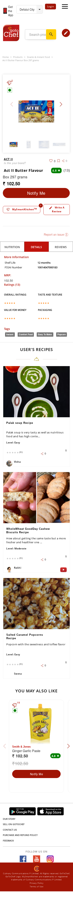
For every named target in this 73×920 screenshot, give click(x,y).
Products (18, 56)
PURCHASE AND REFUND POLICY (20, 835)
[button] (61, 104)
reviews (61, 247)
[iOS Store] (50, 811)
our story (9, 818)
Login (50, 6)
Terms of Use (36, 886)
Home (5, 56)
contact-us (10, 829)
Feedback (8, 840)
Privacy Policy (36, 883)
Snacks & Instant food (38, 56)
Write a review (56, 209)
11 (18, 702)
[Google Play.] (22, 811)
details (36, 247)
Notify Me (36, 193)
